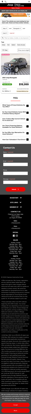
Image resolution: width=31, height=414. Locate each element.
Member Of (14, 207)
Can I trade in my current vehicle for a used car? (13, 119)
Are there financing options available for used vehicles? (12, 126)
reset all (12, 33)
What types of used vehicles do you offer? (13, 106)
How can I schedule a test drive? (14, 139)
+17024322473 (15, 223)
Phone (5, 170)
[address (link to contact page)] (2, 1)
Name (8, 152)
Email (8, 161)
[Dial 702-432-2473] (5, 1)
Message (9, 179)
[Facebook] (14, 235)
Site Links (14, 202)
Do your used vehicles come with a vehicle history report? (14, 112)
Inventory (14, 198)
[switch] (29, 1)
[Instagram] (16, 235)
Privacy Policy (21, 400)
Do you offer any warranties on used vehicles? (13, 133)
